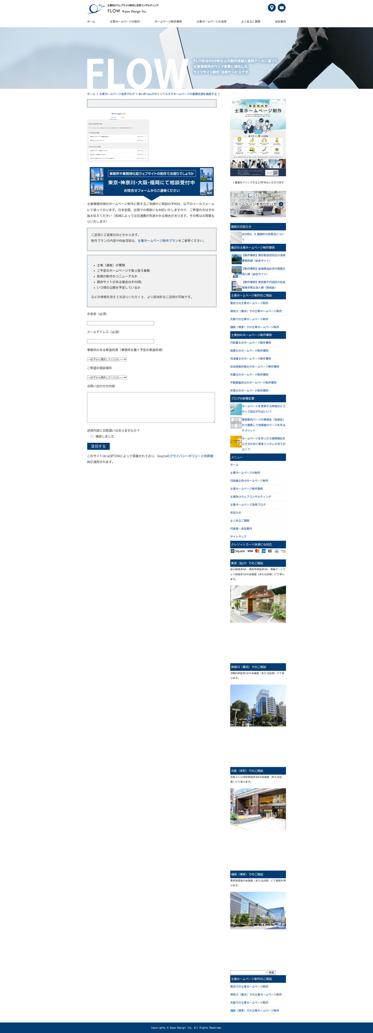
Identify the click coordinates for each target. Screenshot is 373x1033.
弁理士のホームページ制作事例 (249, 390)
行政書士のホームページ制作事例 (250, 342)
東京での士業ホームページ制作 (249, 303)
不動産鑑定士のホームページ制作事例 (253, 382)
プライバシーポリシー (185, 456)
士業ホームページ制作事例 (246, 488)
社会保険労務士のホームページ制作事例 (254, 366)
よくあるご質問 (250, 21)
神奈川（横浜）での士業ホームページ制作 (256, 311)
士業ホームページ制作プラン (158, 240)
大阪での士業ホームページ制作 (249, 319)
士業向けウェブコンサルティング (250, 496)
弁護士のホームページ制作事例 (249, 374)
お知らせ (235, 512)
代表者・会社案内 (241, 528)
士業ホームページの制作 (125, 21)
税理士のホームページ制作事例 (249, 350)
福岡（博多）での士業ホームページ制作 (254, 327)
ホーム (91, 21)
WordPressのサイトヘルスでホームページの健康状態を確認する (178, 94)
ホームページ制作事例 (168, 21)
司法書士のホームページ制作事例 (250, 358)
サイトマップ (238, 536)
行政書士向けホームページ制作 (249, 480)
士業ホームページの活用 (212, 21)
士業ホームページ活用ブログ (117, 94)
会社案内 (280, 21)
